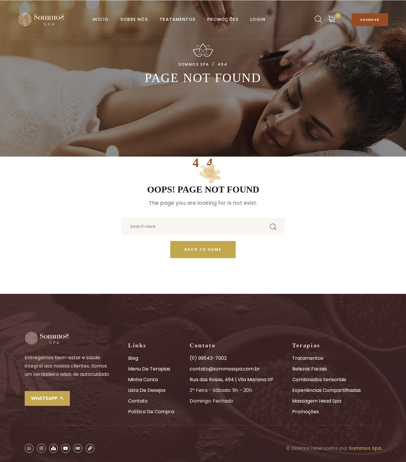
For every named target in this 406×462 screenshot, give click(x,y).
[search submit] (273, 227)
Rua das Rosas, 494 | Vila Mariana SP (231, 379)
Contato (138, 401)
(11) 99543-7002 (208, 358)
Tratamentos (307, 358)
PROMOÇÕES (222, 19)
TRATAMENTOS (177, 19)
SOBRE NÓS (134, 19)
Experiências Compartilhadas (326, 390)
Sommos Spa (365, 448)
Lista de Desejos (147, 390)
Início (100, 19)
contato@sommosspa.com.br (225, 368)
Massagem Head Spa (316, 401)
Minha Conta (143, 379)
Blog (133, 358)
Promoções (305, 411)
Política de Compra (151, 411)
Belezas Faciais (309, 368)
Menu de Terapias (149, 368)
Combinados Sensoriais (319, 379)
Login (257, 19)
